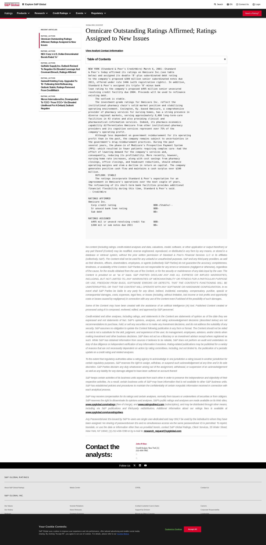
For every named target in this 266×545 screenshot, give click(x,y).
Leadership (205, 514)
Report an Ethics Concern (145, 514)
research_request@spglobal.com (162, 431)
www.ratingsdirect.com (151, 404)
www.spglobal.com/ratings (100, 404)
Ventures (7, 514)
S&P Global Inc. (14, 495)
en (231, 4)
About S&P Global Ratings (14, 488)
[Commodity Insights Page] (135, 465)
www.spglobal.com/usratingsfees (104, 412)
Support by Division (142, 510)
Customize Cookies (173, 529)
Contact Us (244, 4)
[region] (133, 529)
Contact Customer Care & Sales (147, 506)
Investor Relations (76, 506)
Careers (204, 506)
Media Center (75, 488)
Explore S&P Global (35, 4)
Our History (8, 510)
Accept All (192, 529)
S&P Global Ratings (16, 477)
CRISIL (138, 488)
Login (258, 4)
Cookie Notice (123, 534)
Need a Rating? (252, 13)
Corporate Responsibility (210, 510)
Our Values (8, 506)
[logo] (11, 4)
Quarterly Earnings (77, 514)
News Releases (76, 510)
